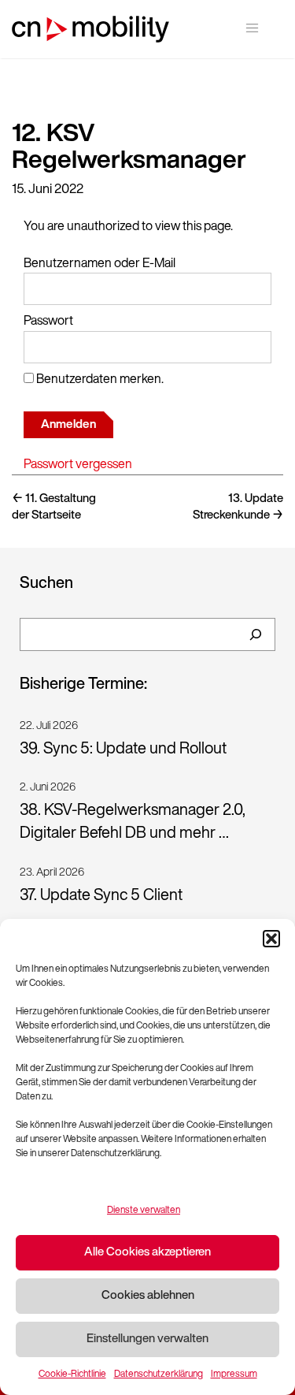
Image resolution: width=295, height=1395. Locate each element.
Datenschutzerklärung (158, 1374)
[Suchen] (255, 634)
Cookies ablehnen (147, 1296)
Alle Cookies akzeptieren (147, 1253)
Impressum (234, 1374)
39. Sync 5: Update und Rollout (123, 749)
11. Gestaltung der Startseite (54, 507)
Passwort (48, 321)
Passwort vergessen (78, 465)
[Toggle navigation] (252, 28)
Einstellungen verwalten (147, 1339)
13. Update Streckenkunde (238, 507)
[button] (271, 939)
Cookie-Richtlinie (72, 1374)
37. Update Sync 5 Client (101, 896)
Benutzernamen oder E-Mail (99, 264)
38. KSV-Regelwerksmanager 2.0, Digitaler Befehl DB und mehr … (132, 822)
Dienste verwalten (143, 1210)
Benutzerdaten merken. (99, 380)
